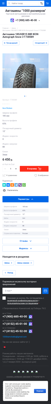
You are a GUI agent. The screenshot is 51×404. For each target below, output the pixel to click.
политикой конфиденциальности (22, 300)
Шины (14, 28)
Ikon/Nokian (7, 108)
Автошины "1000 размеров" (25, 11)
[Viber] (20, 185)
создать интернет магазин (18, 376)
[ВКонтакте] (8, 185)
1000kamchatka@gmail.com (14, 337)
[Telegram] (16, 185)
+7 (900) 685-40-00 (26, 20)
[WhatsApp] (24, 185)
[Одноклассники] (12, 185)
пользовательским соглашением (22, 303)
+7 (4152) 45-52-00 (14, 331)
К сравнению (11, 175)
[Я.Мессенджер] (4, 185)
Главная (5, 28)
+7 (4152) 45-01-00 (14, 323)
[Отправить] (45, 291)
